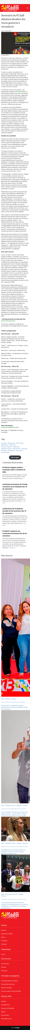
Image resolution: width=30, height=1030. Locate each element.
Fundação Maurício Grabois (9, 981)
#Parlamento (17, 449)
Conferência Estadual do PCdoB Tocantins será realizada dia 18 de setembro (14, 486)
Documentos (5, 964)
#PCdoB (24, 449)
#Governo (13, 445)
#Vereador (19, 450)
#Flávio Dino (5, 445)
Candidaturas (5, 1005)
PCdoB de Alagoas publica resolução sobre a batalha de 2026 (13, 469)
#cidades (4, 443)
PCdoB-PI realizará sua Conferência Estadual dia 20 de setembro (14, 533)
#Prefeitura (11, 450)
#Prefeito (4, 450)
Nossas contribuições (7, 1008)
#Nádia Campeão (6, 449)
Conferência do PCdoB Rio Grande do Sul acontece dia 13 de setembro (14, 511)
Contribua (4, 941)
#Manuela (16, 447)
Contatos (4, 944)
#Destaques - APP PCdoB (15, 443)
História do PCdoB (6, 934)
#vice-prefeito (5, 452)
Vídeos (3, 1012)
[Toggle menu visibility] (27, 8)
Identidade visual (6, 1019)
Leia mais (12, 548)
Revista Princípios (6, 988)
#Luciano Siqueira (6, 447)
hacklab (17, 1027)
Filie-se (3, 937)
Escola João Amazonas (8, 984)
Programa (4, 970)
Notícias (3, 930)
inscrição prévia (20, 91)
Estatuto (3, 967)
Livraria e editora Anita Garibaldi (11, 991)
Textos (3, 954)
